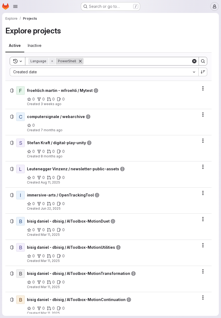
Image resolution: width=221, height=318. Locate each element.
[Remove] (80, 61)
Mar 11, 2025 (50, 235)
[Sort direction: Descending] (203, 72)
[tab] (14, 45)
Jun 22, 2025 (51, 208)
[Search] (203, 61)
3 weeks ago (51, 104)
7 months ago (52, 130)
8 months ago (52, 156)
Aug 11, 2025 (50, 182)
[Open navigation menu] (15, 6)
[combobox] (104, 72)
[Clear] (194, 61)
